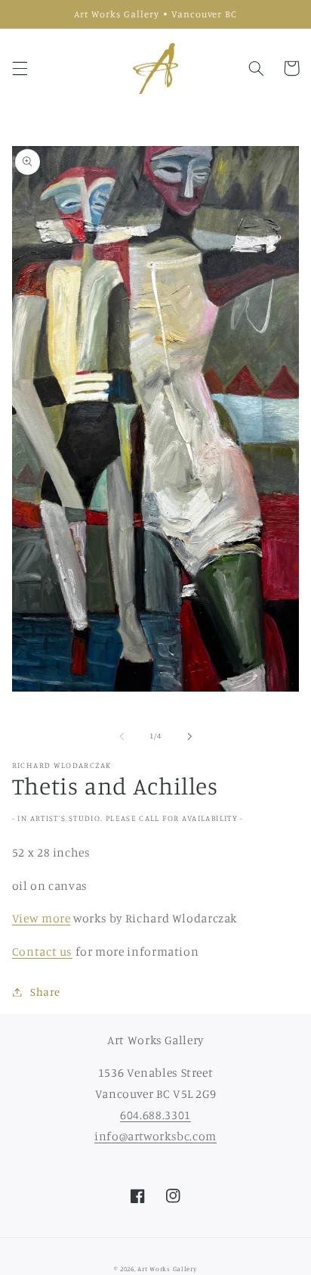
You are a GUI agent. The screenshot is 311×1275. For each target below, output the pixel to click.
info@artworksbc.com (155, 1136)
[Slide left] (121, 736)
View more (41, 918)
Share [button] (45, 991)
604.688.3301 (155, 1115)
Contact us (42, 951)
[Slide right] (189, 736)
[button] (19, 68)
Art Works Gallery (167, 1268)
